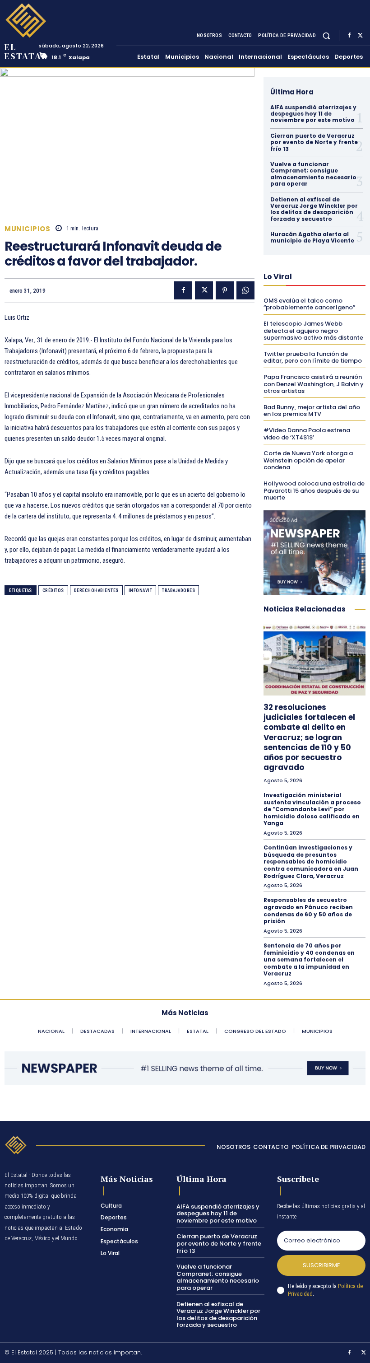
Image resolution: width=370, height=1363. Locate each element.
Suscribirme (321, 1265)
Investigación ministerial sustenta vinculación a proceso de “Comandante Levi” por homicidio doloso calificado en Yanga (312, 809)
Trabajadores (178, 590)
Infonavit (141, 590)
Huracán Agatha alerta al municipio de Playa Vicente (312, 237)
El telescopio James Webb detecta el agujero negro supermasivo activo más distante (313, 330)
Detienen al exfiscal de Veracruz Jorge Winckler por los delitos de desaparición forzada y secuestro (314, 209)
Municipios (27, 228)
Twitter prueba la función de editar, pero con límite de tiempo (313, 357)
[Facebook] (349, 35)
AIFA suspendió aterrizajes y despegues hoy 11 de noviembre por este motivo (313, 113)
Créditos (53, 590)
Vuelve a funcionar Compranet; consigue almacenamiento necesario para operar (313, 173)
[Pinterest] (225, 290)
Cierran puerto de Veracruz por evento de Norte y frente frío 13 (314, 142)
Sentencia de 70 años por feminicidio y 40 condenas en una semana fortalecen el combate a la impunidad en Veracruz (309, 959)
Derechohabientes (96, 590)
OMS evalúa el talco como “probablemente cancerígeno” (309, 304)
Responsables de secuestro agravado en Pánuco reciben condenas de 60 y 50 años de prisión (308, 910)
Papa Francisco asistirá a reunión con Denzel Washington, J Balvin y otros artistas (314, 384)
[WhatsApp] (245, 290)
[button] (326, 35)
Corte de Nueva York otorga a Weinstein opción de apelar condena (308, 460)
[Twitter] (360, 35)
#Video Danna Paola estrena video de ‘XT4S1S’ (307, 434)
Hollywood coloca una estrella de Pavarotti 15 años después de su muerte (314, 490)
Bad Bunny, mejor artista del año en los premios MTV (312, 411)
